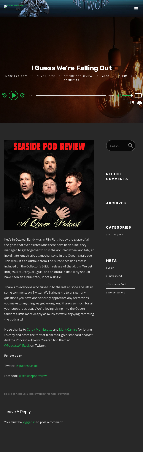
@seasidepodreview (33, 376)
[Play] (14, 95)
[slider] (127, 98)
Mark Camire (68, 329)
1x (138, 95)
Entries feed (115, 276)
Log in (111, 267)
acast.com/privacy (36, 393)
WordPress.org (116, 292)
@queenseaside (27, 366)
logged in (29, 422)
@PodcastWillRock (17, 345)
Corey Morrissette (39, 329)
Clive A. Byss (46, 76)
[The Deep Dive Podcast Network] (13, 6)
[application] (71, 95)
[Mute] (119, 96)
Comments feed (117, 284)
